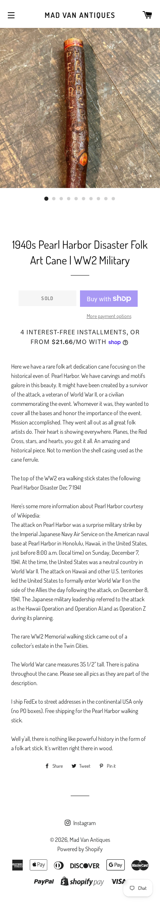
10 (113, 199)
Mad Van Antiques (80, 15)
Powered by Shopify (80, 849)
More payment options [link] (109, 316)
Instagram (84, 823)
